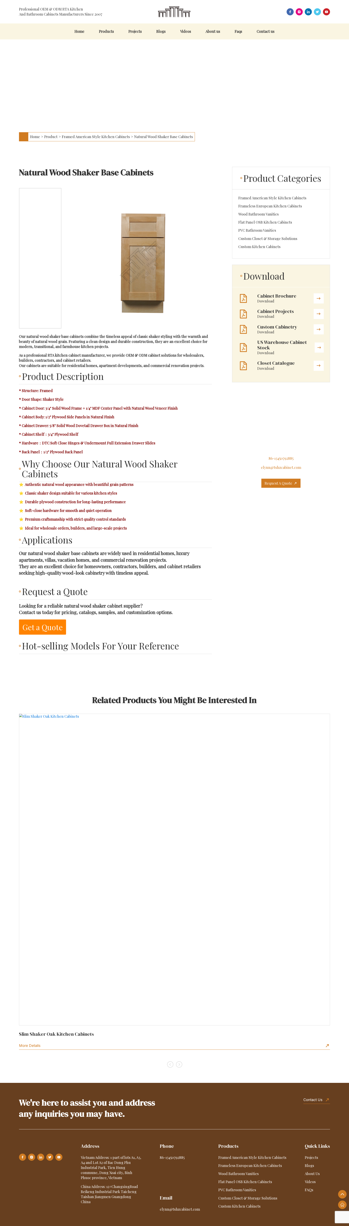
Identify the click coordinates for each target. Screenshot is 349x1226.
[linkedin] (308, 11)
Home (79, 31)
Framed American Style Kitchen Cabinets (96, 136)
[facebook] (290, 11)
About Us (312, 1173)
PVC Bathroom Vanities (257, 230)
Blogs (161, 31)
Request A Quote (278, 483)
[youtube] (326, 11)
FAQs (309, 1189)
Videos (185, 31)
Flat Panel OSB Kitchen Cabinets (265, 222)
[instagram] (299, 11)
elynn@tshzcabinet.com (281, 467)
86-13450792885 (281, 458)
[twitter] (317, 11)
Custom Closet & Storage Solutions (267, 238)
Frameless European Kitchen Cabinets (270, 206)
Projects (135, 31)
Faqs (238, 31)
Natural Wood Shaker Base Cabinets (163, 136)
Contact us (265, 31)
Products (106, 31)
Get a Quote (42, 627)
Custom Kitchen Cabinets (259, 246)
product (51, 136)
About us (213, 31)
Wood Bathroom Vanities (258, 214)
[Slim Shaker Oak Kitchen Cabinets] (174, 869)
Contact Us (312, 1100)
